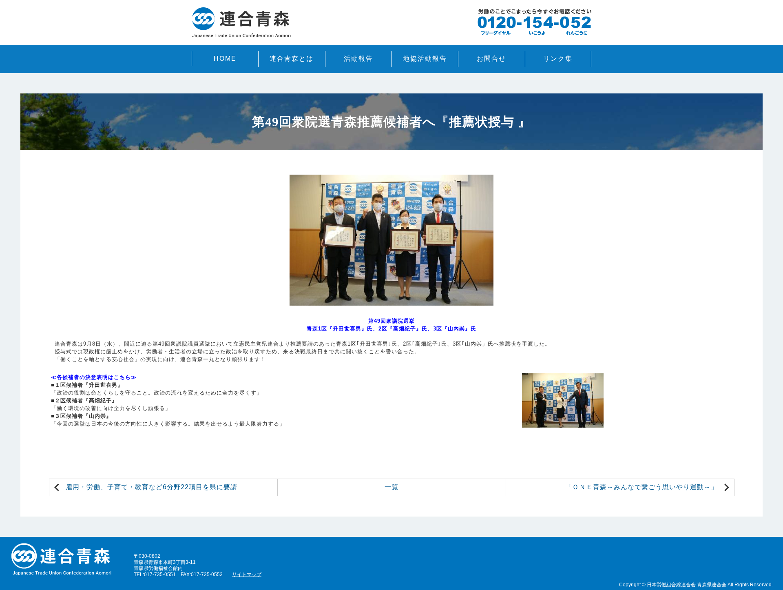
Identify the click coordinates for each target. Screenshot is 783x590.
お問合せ (491, 58)
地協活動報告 (425, 58)
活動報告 (358, 58)
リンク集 (558, 58)
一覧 (391, 487)
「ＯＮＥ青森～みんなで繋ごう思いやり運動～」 (641, 487)
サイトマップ (246, 574)
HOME (225, 58)
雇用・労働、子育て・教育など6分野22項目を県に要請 (151, 487)
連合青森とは (292, 58)
